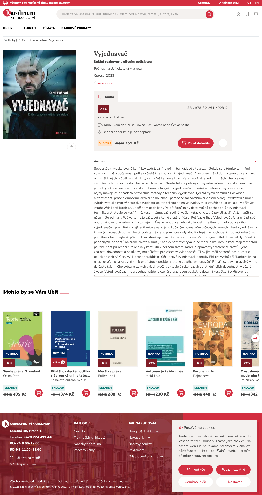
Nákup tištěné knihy (143, 431)
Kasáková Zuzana (63, 380)
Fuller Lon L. (107, 376)
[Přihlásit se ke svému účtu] (239, 14)
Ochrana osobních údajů (73, 481)
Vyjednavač (56, 40)
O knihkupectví (229, 3)
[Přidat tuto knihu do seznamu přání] (223, 143)
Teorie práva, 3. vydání (21, 371)
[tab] (106, 96)
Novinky (80, 431)
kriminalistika (38, 40)
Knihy (11, 40)
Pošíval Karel (103, 68)
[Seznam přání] (247, 14)
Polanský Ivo (250, 380)
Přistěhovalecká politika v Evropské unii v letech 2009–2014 (70, 373)
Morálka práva (109, 371)
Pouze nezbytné (233, 469)
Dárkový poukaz (140, 444)
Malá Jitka (153, 376)
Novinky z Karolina (87, 444)
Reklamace (137, 450)
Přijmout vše (195, 469)
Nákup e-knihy (139, 437)
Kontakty (204, 3)
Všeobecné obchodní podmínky (29, 481)
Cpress (99, 75)
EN (257, 3)
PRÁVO (23, 40)
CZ (249, 3)
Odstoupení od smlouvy (146, 456)
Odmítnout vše (196, 482)
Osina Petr (11, 376)
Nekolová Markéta (128, 68)
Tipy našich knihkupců (90, 437)
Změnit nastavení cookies (112, 481)
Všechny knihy (84, 450)
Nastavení (235, 482)
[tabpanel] (163, 126)
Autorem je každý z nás (164, 371)
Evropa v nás (203, 371)
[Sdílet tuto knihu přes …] (71, 147)
